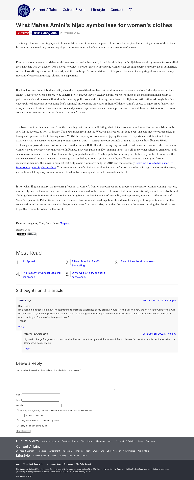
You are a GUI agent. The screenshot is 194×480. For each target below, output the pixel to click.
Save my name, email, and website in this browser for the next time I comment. (56, 410)
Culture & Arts (27, 441)
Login (18, 464)
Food (54, 456)
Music (110, 441)
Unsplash (65, 223)
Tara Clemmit (22, 33)
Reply (21, 326)
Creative (66, 441)
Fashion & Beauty (41, 33)
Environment (54, 451)
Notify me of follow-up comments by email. (39, 420)
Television (150, 441)
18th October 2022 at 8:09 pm (159, 300)
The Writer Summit (83, 464)
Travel (84, 456)
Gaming (62, 456)
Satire (140, 441)
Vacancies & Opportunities (33, 464)
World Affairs (143, 451)
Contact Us (68, 464)
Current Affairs (28, 446)
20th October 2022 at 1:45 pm (159, 333)
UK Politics (112, 451)
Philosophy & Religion (125, 441)
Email (18, 400)
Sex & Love (73, 456)
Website (19, 405)
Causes (42, 451)
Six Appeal (28, 261)
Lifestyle (55, 33)
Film (83, 441)
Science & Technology (72, 451)
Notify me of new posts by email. (34, 425)
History (90, 441)
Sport (87, 451)
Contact (117, 10)
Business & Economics (26, 451)
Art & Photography (50, 441)
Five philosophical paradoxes (138, 261)
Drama (75, 441)
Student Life (98, 451)
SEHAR (22, 300)
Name (19, 394)
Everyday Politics (127, 451)
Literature (100, 441)
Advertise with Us (54, 464)
